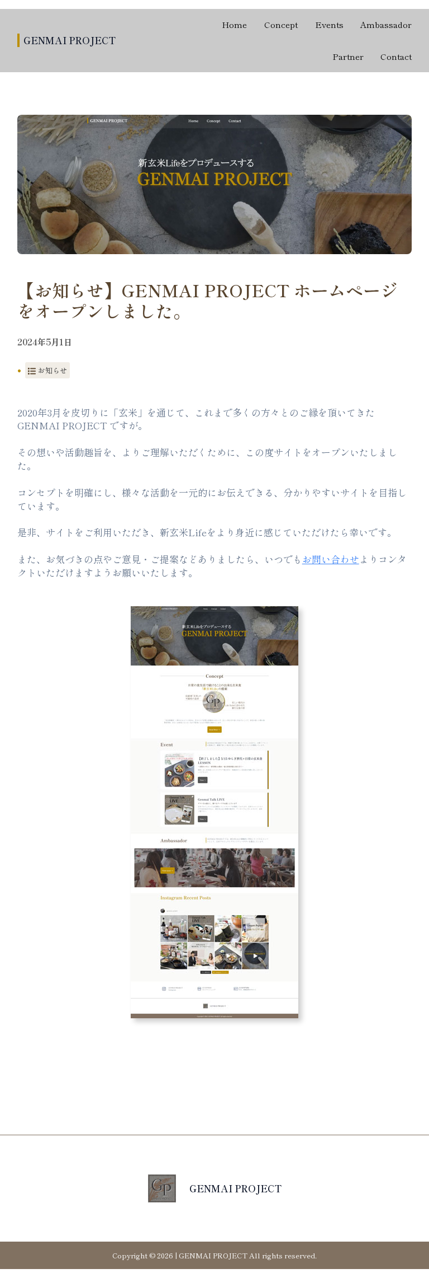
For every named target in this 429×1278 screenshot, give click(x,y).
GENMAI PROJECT (69, 40)
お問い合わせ (330, 559)
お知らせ (52, 370)
